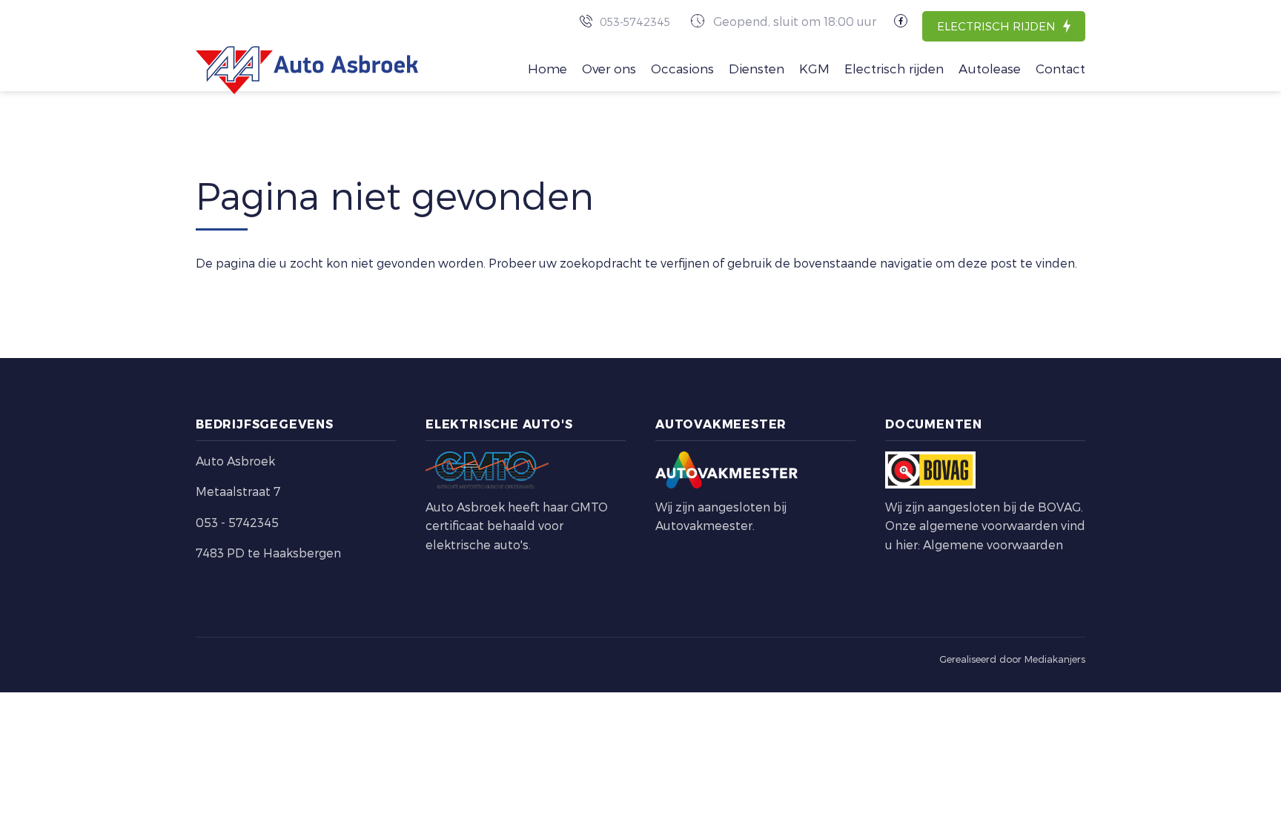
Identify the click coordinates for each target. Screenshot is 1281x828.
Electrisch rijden (996, 26)
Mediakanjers (1055, 659)
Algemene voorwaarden (993, 544)
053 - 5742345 (237, 522)
